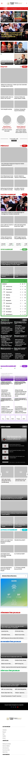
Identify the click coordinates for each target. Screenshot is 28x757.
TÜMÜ (24, 66)
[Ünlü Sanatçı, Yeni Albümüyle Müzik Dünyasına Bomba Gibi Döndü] (5, 456)
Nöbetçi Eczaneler (7, 721)
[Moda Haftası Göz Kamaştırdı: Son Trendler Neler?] (5, 451)
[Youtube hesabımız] (17, 685)
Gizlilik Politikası (6, 739)
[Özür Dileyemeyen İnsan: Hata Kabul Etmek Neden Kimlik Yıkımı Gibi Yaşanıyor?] (7, 171)
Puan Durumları (6, 727)
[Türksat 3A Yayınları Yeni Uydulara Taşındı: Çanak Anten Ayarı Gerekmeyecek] (7, 345)
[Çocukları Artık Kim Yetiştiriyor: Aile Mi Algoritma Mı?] (20, 183)
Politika (4, 713)
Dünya (4, 715)
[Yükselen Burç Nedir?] (20, 524)
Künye (4, 737)
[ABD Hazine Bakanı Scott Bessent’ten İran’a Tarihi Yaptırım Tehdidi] (7, 507)
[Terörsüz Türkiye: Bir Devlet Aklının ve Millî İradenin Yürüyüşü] (20, 92)
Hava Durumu (6, 725)
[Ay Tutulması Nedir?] (20, 537)
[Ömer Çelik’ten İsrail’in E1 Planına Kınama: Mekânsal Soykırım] (7, 219)
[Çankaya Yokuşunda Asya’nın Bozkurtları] (20, 104)
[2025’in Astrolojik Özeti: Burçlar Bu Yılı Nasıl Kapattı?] (7, 524)
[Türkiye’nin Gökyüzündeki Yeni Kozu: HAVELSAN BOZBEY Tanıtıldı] (20, 346)
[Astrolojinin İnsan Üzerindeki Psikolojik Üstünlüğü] (7, 537)
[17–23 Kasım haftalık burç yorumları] (20, 551)
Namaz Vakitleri (6, 723)
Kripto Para (5, 729)
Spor (4, 711)
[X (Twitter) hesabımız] (13, 685)
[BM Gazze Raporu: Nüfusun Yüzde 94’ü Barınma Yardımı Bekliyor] (14, 494)
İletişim (4, 741)
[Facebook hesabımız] (11, 685)
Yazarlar (4, 735)
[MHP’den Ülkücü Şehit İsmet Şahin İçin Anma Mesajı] (7, 55)
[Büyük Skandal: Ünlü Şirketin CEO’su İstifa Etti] (5, 445)
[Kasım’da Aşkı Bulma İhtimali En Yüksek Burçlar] (7, 551)
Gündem (5, 707)
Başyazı (4, 709)
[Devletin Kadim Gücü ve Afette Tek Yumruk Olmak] (7, 92)
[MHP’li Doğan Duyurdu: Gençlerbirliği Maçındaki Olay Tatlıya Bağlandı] (20, 232)
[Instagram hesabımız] (15, 685)
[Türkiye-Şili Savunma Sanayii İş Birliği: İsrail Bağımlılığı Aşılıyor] (7, 232)
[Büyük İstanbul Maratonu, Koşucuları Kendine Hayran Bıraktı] (5, 440)
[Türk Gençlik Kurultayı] (7, 104)
